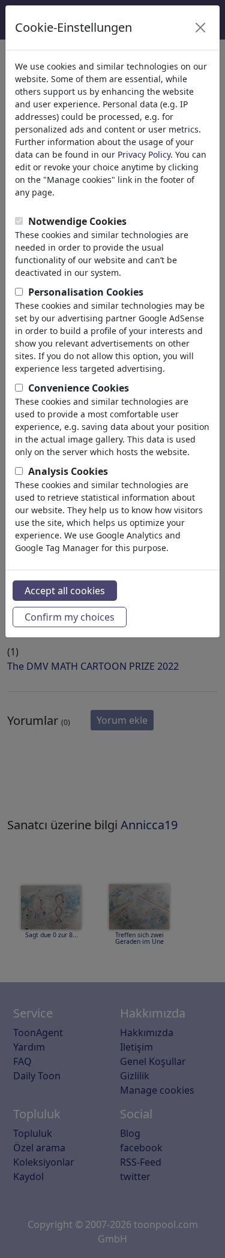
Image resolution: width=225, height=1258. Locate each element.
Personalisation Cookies (85, 292)
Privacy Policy (144, 154)
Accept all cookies (65, 590)
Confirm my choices (70, 617)
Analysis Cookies (68, 471)
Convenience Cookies (78, 388)
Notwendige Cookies (77, 221)
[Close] (200, 27)
